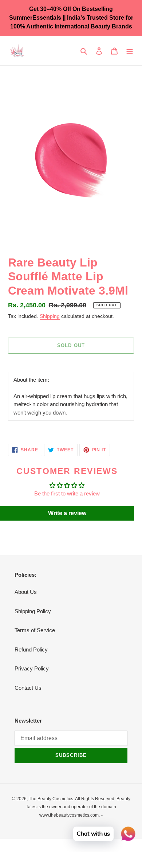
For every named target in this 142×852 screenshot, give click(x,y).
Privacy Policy (32, 668)
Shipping (50, 316)
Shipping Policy (33, 611)
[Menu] (129, 51)
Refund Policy (31, 649)
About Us (26, 592)
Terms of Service (35, 630)
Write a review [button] (67, 513)
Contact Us (28, 688)
